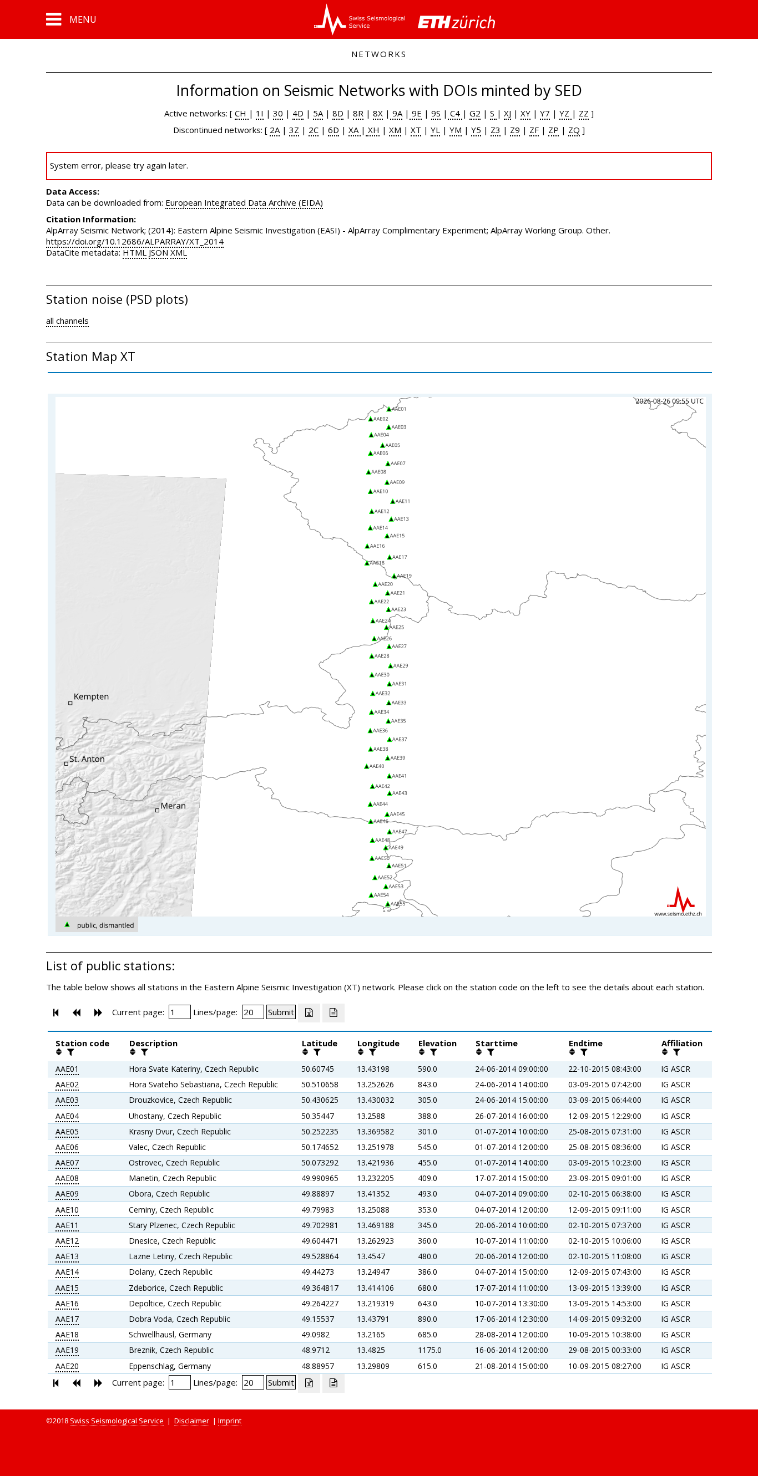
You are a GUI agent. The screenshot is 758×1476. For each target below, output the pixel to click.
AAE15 (67, 1287)
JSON (158, 252)
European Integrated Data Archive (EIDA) (244, 202)
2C (314, 129)
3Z (294, 129)
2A (275, 129)
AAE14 (67, 1271)
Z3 (496, 129)
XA (354, 129)
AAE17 (67, 1319)
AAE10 (67, 1209)
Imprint (229, 1421)
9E (416, 113)
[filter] (69, 1051)
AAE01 (67, 1068)
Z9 (515, 129)
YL (435, 129)
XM (395, 129)
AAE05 (67, 1131)
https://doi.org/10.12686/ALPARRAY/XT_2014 (135, 241)
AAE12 (67, 1240)
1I (260, 113)
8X (378, 113)
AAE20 (67, 1366)
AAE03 (67, 1100)
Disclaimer (191, 1421)
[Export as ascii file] (333, 1013)
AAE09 (67, 1193)
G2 (475, 113)
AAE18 (67, 1334)
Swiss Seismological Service (117, 1421)
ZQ (574, 129)
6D (333, 129)
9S (436, 113)
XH (373, 129)
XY (525, 113)
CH (242, 113)
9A (396, 113)
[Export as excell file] (309, 1013)
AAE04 (67, 1116)
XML (178, 252)
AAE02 (67, 1084)
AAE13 (67, 1256)
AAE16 (67, 1303)
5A (318, 113)
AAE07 (67, 1162)
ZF (534, 129)
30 (278, 113)
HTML (134, 252)
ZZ (584, 113)
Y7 (545, 113)
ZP (553, 129)
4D (298, 113)
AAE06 (67, 1147)
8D (337, 113)
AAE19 (67, 1350)
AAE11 (67, 1225)
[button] (71, 19)
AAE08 (67, 1178)
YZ (565, 113)
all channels (67, 320)
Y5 (476, 129)
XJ (507, 113)
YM (455, 129)
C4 (455, 113)
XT (416, 129)
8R (358, 113)
